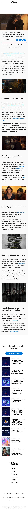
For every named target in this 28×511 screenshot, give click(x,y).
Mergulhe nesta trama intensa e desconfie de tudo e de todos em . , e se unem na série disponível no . (13, 317)
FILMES (14, 471)
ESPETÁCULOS (14, 477)
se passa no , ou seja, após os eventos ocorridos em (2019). (14, 214)
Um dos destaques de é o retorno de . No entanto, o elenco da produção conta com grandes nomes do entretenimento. (14, 106)
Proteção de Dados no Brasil (19, 493)
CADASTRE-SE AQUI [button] (14, 353)
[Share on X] (20, 40)
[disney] (14, 464)
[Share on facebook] (17, 40)
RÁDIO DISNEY (14, 474)
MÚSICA (14, 479)
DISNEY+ (14, 468)
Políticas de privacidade (8, 493)
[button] (2, 2)
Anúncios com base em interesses (14, 501)
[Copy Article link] (25, 40)
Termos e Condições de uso (8, 497)
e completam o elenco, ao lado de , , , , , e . (14, 127)
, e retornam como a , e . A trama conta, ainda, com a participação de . (13, 116)
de (13, 53)
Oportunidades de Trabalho (20, 497)
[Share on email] (22, 40)
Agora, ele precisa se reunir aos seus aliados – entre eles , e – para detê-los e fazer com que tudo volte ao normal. (14, 178)
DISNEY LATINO (14, 482)
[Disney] (14, 2)
